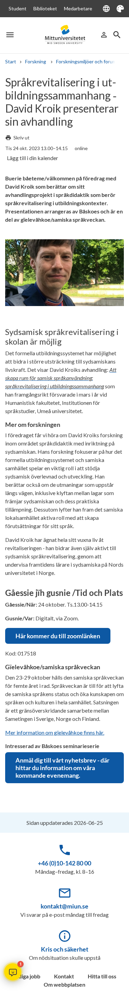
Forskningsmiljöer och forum (86, 61)
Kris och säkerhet (64, 949)
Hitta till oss (102, 976)
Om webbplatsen (64, 984)
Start (10, 61)
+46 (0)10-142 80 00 (64, 863)
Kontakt (64, 976)
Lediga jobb (26, 976)
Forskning (36, 61)
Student (17, 8)
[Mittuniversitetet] (64, 34)
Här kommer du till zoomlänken (57, 636)
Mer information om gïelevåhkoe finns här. (54, 732)
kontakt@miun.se (64, 906)
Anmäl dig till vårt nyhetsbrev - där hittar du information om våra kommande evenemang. (62, 767)
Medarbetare (78, 8)
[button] (12, 971)
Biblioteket (45, 8)
